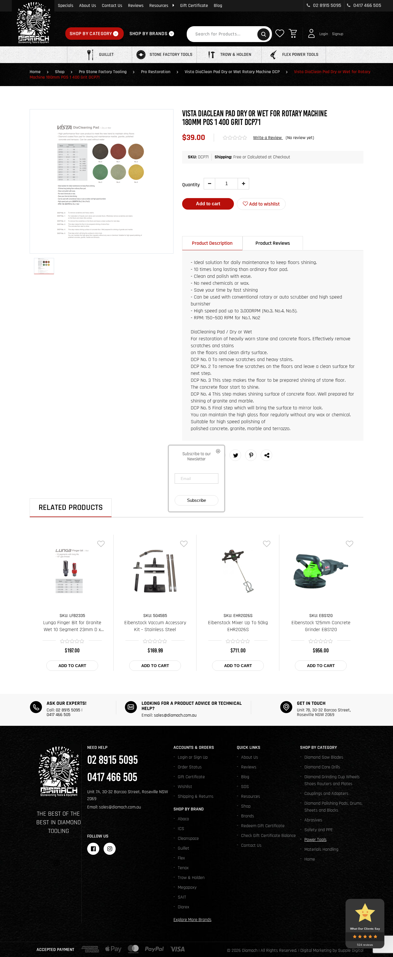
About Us (87, 6)
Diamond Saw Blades (323, 757)
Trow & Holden (191, 878)
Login (323, 34)
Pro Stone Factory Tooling (103, 72)
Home (35, 72)
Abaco (183, 819)
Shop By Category (91, 33)
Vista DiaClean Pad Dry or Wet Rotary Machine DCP (232, 72)
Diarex (183, 907)
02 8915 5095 (326, 5)
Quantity (191, 184)
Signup (337, 34)
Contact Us (112, 6)
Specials (65, 6)
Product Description (212, 243)
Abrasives (313, 820)
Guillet (183, 848)
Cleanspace (188, 839)
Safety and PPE (318, 830)
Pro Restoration (155, 72)
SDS (245, 787)
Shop (59, 72)
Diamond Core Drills (322, 767)
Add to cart (208, 203)
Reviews (136, 6)
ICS (181, 829)
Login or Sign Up (193, 757)
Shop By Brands (148, 33)
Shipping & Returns (195, 796)
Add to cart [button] (72, 665)
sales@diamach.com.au (175, 715)
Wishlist (185, 787)
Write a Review (268, 138)
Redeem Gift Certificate (263, 826)
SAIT (182, 897)
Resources (158, 6)
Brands (247, 816)
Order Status (190, 767)
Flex (181, 858)
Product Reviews (272, 243)
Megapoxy (187, 887)
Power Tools (315, 840)
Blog (218, 6)
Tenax (183, 868)
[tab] (212, 243)
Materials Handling (321, 849)
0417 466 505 (366, 5)
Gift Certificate (194, 6)
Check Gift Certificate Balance (268, 836)
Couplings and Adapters (326, 794)
